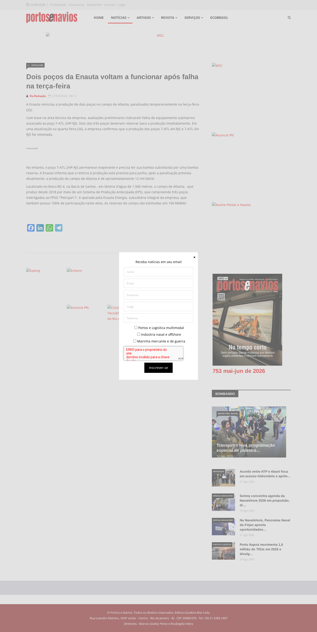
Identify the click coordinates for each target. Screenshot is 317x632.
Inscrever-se (158, 367)
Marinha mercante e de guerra (160, 341)
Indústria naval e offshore (160, 334)
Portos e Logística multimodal (160, 328)
